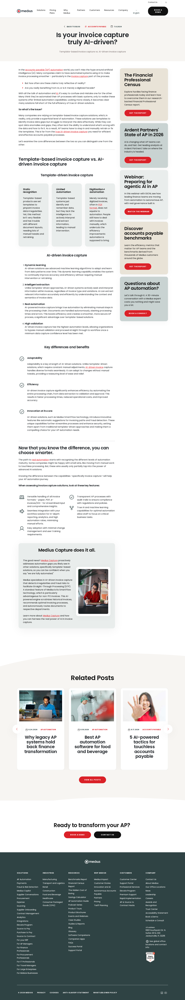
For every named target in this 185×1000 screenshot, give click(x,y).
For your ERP (22, 940)
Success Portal (75, 946)
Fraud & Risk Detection (27, 887)
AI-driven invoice (94, 367)
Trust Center (152, 909)
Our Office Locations (155, 887)
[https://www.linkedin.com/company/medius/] (161, 993)
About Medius (152, 883)
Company (123, 10)
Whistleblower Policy (105, 993)
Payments (22, 883)
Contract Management (28, 913)
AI (57, 93)
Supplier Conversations (28, 894)
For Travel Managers (26, 965)
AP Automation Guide (78, 901)
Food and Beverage (52, 894)
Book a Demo (158, 11)
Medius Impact (101, 879)
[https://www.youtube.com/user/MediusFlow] (165, 993)
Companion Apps (76, 939)
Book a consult (138, 313)
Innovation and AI (102, 887)
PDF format (96, 206)
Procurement (23, 898)
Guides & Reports (76, 923)
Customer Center (128, 879)
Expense (21, 902)
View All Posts (92, 780)
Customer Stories (102, 883)
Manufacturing (50, 879)
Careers (149, 898)
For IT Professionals (26, 961)
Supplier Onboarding (26, 909)
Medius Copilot (24, 890)
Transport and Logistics (54, 883)
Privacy (41, 993)
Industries (48, 873)
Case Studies (74, 920)
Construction (49, 890)
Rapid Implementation (130, 898)
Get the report (137, 113)
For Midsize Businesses (27, 973)
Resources (109, 10)
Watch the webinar (138, 211)
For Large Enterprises (26, 969)
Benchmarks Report (77, 879)
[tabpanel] (92, 729)
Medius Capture (49, 560)
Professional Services (130, 887)
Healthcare (48, 898)
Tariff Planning (101, 905)
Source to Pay (23, 928)
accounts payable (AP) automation (44, 69)
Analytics (21, 917)
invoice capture (79, 76)
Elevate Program (25, 925)
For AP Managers (25, 943)
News (148, 890)
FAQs (70, 942)
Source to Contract (26, 936)
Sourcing (21, 906)
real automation (40, 459)
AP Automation (24, 879)
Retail (45, 887)
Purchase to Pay (24, 932)
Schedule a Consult (155, 920)
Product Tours (75, 908)
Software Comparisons (79, 935)
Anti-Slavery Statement (76, 993)
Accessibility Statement (157, 913)
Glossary (72, 931)
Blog (70, 927)
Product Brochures (77, 912)
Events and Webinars (78, 916)
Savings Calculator (77, 897)
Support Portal (75, 950)
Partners (81, 10)
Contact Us (152, 2)
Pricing (97, 901)
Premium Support (128, 894)
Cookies (54, 993)
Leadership (151, 894)
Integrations (22, 921)
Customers (94, 10)
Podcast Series (75, 904)
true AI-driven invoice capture (71, 131)
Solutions (41, 10)
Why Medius (67, 11)
